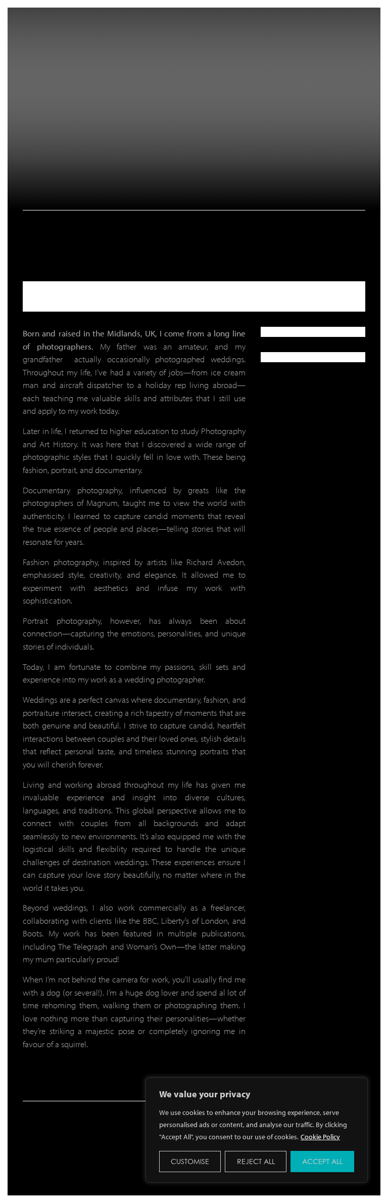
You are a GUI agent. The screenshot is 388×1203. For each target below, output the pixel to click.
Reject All (256, 1161)
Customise (190, 1161)
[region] (257, 1130)
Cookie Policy (320, 1136)
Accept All (322, 1161)
